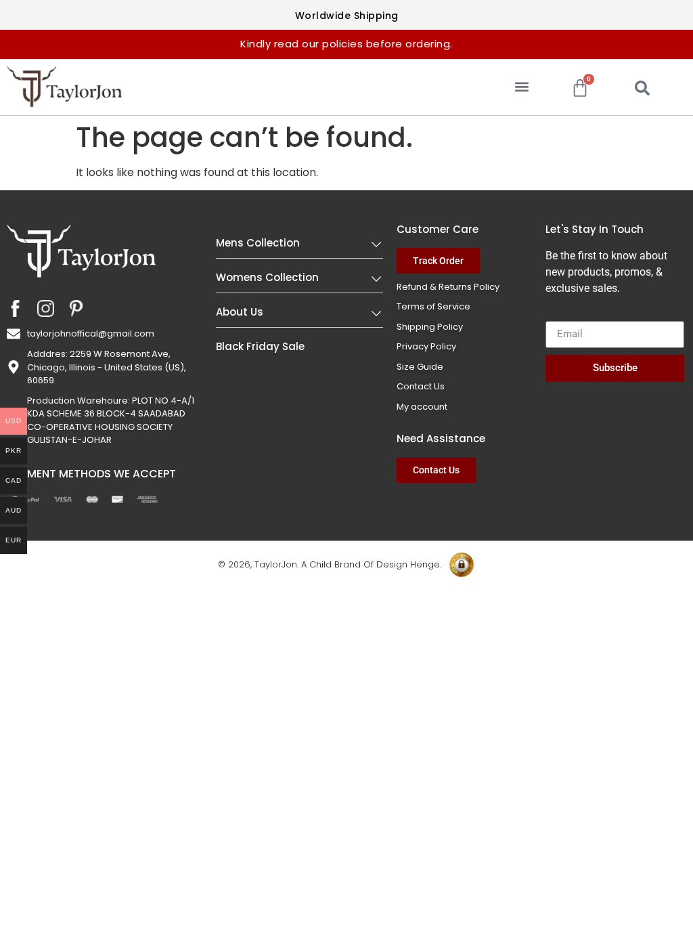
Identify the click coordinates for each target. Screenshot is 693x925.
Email (559, 315)
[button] (522, 87)
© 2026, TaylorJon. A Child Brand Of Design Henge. (329, 564)
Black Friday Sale (260, 346)
